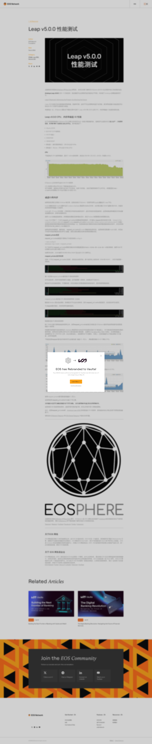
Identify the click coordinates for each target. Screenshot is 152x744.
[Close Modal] (101, 355)
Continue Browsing (76, 385)
